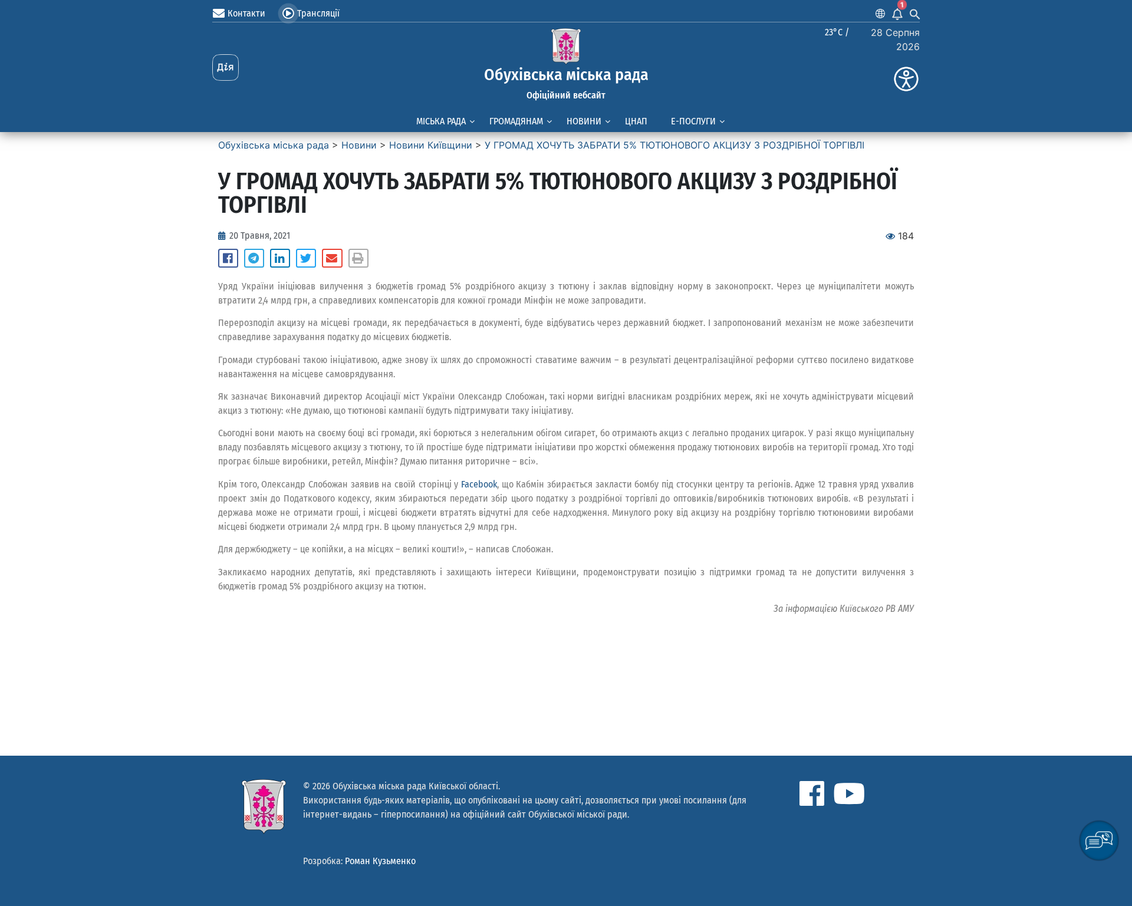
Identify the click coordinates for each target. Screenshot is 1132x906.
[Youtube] (849, 793)
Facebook (479, 484)
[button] (228, 258)
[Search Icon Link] (915, 13)
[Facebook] (812, 793)
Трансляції (318, 13)
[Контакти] (219, 13)
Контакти (246, 13)
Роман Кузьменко (380, 861)
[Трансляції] (288, 13)
